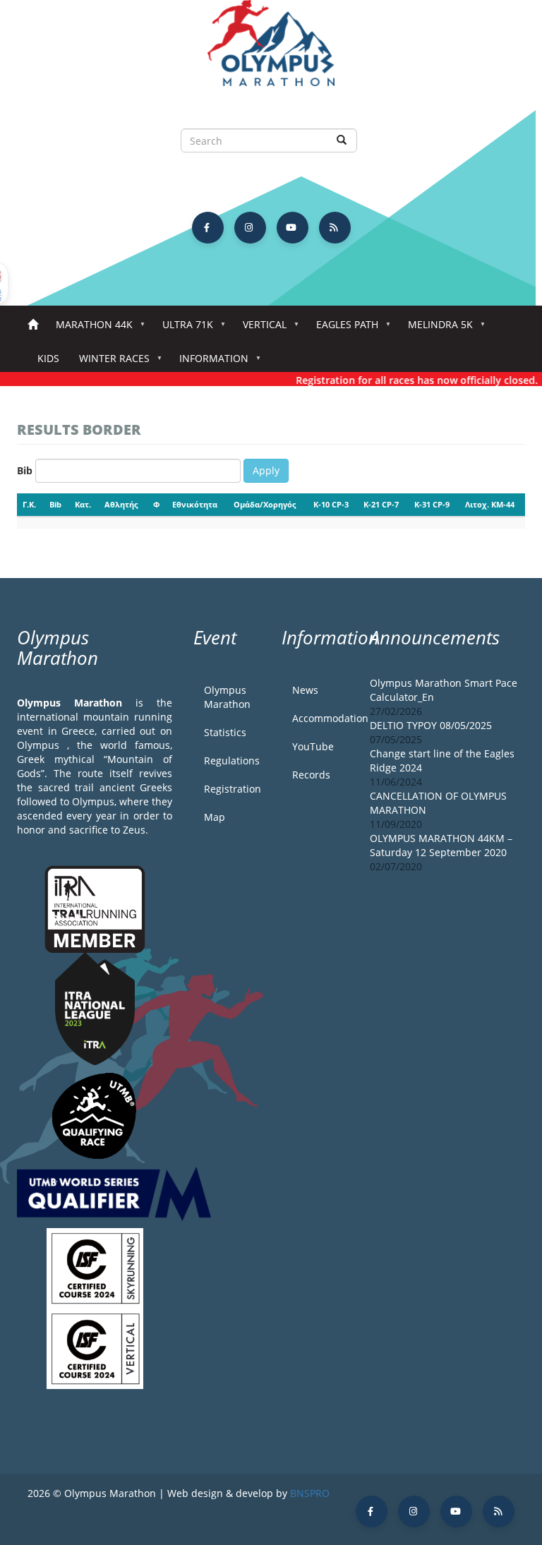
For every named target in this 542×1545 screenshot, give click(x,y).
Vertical (260, 328)
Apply (266, 470)
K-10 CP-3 (331, 504)
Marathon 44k (89, 328)
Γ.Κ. (29, 504)
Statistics (225, 732)
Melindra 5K (435, 328)
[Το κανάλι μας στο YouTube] (292, 228)
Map (214, 817)
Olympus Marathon (227, 697)
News (305, 690)
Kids (48, 358)
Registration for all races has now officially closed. (408, 380)
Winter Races (109, 362)
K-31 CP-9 (432, 504)
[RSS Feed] (335, 228)
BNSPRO (310, 1493)
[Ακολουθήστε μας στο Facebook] (208, 228)
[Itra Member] (94, 908)
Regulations (232, 760)
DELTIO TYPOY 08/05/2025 (431, 725)
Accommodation (320, 718)
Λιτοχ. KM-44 (489, 504)
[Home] (271, 50)
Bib (24, 470)
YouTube (313, 746)
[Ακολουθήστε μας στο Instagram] (250, 228)
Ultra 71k (182, 328)
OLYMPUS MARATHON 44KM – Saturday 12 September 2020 (441, 845)
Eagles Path (342, 328)
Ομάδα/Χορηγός (265, 504)
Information (208, 362)
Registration (232, 788)
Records (311, 774)
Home (33, 325)
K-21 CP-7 (381, 504)
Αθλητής (121, 504)
